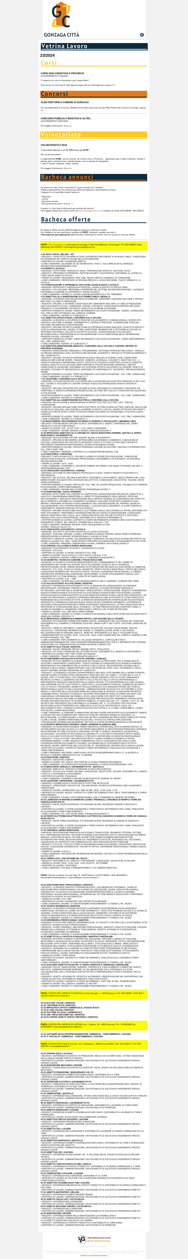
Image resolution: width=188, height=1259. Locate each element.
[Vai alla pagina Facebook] (142, 36)
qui (70, 126)
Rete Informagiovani (56, 245)
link (113, 85)
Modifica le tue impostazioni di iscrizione (94, 1255)
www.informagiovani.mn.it (90, 211)
